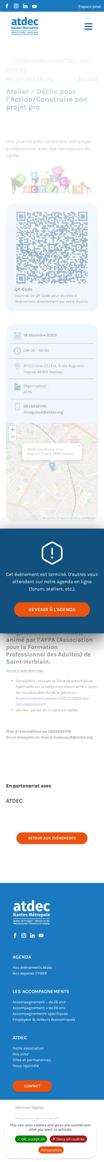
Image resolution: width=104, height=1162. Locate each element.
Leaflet (50, 518)
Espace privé (90, 7)
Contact (32, 1086)
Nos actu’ (21, 1054)
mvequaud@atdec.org (43, 412)
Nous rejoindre (26, 1065)
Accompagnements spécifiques (40, 1013)
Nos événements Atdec (32, 967)
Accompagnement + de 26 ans (39, 1007)
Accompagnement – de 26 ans (39, 1002)
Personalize (51, 1150)
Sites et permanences (32, 1059)
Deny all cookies (70, 1139)
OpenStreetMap (70, 518)
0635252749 (34, 406)
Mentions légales (29, 1107)
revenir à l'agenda (52, 609)
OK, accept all (33, 1139)
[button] (52, 467)
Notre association (28, 1048)
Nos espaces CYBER (30, 973)
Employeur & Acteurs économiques (44, 1019)
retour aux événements (52, 838)
